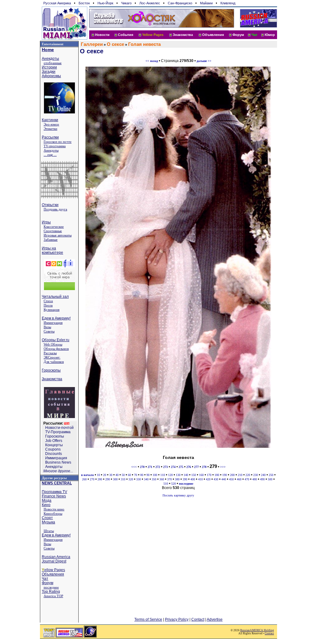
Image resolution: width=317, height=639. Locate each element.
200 (232, 475)
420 (208, 479)
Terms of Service (148, 619)
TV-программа (55, 146)
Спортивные (53, 231)
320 (130, 479)
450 (231, 479)
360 (161, 479)
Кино (46, 505)
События (125, 35)
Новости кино (54, 509)
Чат (45, 578)
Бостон (84, 3)
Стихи (48, 301)
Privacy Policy (177, 619)
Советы (49, 331)
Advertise (215, 619)
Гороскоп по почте (58, 141)
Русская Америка (57, 3)
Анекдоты (50, 58)
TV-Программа (58, 432)
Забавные (51, 239)
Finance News (54, 496)
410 (200, 479)
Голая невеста (144, 44)
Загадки (48, 71)
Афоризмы (51, 76)
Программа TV (54, 492)
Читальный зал (55, 296)
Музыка (48, 522)
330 (138, 479)
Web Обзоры (53, 344)
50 (123, 475)
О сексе (115, 44)
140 (186, 475)
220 (247, 475)
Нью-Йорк (105, 3)
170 (209, 475)
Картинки (50, 120)
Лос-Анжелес (149, 3)
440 (223, 479)
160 (201, 475)
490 (262, 479)
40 (117, 475)
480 (254, 479)
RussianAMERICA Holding (257, 630)
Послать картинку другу (178, 495)
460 (239, 479)
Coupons (53, 449)
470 (247, 479)
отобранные (53, 63)
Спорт (47, 518)
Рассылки (50, 137)
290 (107, 479)
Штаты (49, 531)
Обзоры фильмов (56, 348)
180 (217, 475)
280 (100, 479)
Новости (102, 35)
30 (110, 475)
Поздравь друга (55, 209)
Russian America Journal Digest (56, 559)
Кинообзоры (53, 513)
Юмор (270, 35)
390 (185, 479)
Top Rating (51, 591)
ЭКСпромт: (52, 357)
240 (263, 475)
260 (84, 479)
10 (98, 475)
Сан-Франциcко (180, 3)
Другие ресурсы (54, 478)
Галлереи (92, 44)
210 (240, 475)
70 (135, 475)
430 (216, 479)
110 (162, 475)
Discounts (53, 454)
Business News (58, 462)
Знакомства (183, 35)
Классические (54, 226)
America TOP (53, 596)
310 (123, 479)
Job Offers (53, 440)
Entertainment (52, 44)
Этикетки (50, 128)
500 (270, 479)
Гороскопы (51, 370)
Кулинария (51, 309)
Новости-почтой (59, 427)
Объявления (213, 35)
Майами (206, 3)
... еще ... (50, 154)
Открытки (50, 205)
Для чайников (54, 362)
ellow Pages (53, 570)
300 (115, 479)
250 (271, 475)
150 (193, 475)
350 (154, 479)
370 (169, 479)
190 (224, 475)
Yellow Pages (152, 35)
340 (146, 479)
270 (92, 479)
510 (165, 483)
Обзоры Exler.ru (55, 340)
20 (104, 475)
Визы (47, 327)
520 (173, 483)
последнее (51, 587)
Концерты (54, 445)
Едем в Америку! (56, 318)
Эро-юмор (51, 124)
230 (255, 475)
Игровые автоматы (58, 235)
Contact (197, 619)
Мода (46, 500)
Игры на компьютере (52, 250)
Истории (49, 67)
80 (141, 475)
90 (148, 475)
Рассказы (50, 353)
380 (177, 479)
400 (192, 479)
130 (178, 475)
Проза (48, 305)
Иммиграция (53, 322)
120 (170, 475)
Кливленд (227, 3)
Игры (46, 222)
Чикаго (126, 3)
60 (129, 475)
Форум (238, 35)
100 (155, 475)
